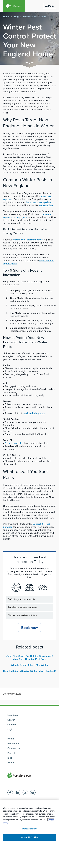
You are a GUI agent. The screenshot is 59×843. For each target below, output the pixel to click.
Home (6, 16)
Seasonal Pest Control (35, 16)
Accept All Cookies (29, 837)
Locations (12, 715)
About (10, 762)
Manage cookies (29, 829)
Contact (11, 724)
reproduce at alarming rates (27, 239)
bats (28, 202)
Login (10, 729)
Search (11, 719)
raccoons (37, 202)
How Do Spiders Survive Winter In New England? (29, 671)
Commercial (13, 748)
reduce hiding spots (34, 413)
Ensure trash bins (14, 443)
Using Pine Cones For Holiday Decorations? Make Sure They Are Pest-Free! (29, 658)
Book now (29, 627)
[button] (29, 63)
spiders (47, 202)
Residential (13, 743)
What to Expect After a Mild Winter (29, 665)
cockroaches (46, 205)
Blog (16, 16)
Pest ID (11, 753)
